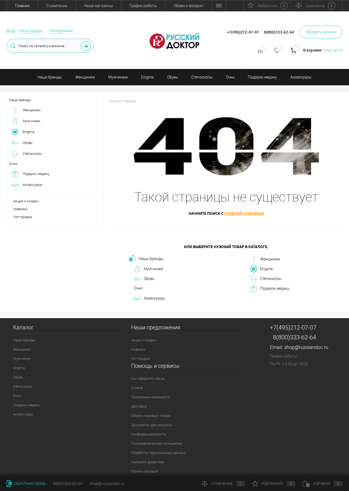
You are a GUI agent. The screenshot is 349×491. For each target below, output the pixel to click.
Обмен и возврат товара (151, 416)
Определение (61, 31)
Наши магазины (98, 6)
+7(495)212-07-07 (293, 327)
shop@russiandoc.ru (306, 347)
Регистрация (30, 31)
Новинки (20, 209)
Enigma (147, 77)
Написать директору (147, 462)
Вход (11, 31)
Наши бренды (49, 77)
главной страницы (244, 213)
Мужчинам (118, 77)
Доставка (139, 406)
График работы (143, 6)
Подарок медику (262, 77)
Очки (230, 77)
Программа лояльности (150, 397)
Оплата (137, 388)
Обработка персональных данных (158, 453)
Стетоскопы (202, 77)
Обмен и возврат (189, 6)
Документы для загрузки (151, 425)
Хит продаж (22, 217)
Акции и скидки (25, 201)
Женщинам (85, 77)
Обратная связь (29, 483)
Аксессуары (301, 77)
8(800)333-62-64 (294, 337)
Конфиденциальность (148, 434)
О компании (56, 6)
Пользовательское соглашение (156, 443)
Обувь (172, 77)
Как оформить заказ (148, 378)
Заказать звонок (321, 32)
